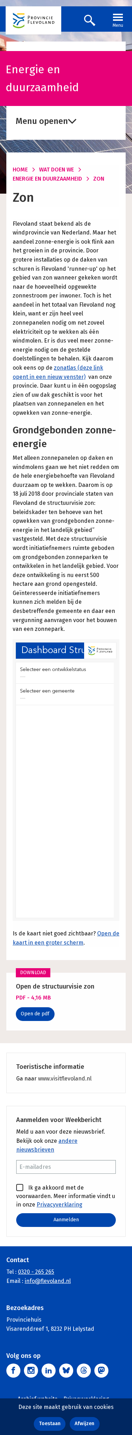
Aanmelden (66, 1220)
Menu (118, 25)
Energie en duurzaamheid (47, 178)
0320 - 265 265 (36, 1271)
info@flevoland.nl (48, 1281)
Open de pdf (35, 1014)
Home (20, 169)
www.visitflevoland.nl (65, 1078)
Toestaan (50, 1424)
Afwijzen (84, 1424)
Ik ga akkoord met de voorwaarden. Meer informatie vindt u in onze (65, 1196)
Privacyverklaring (59, 1204)
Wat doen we (56, 169)
